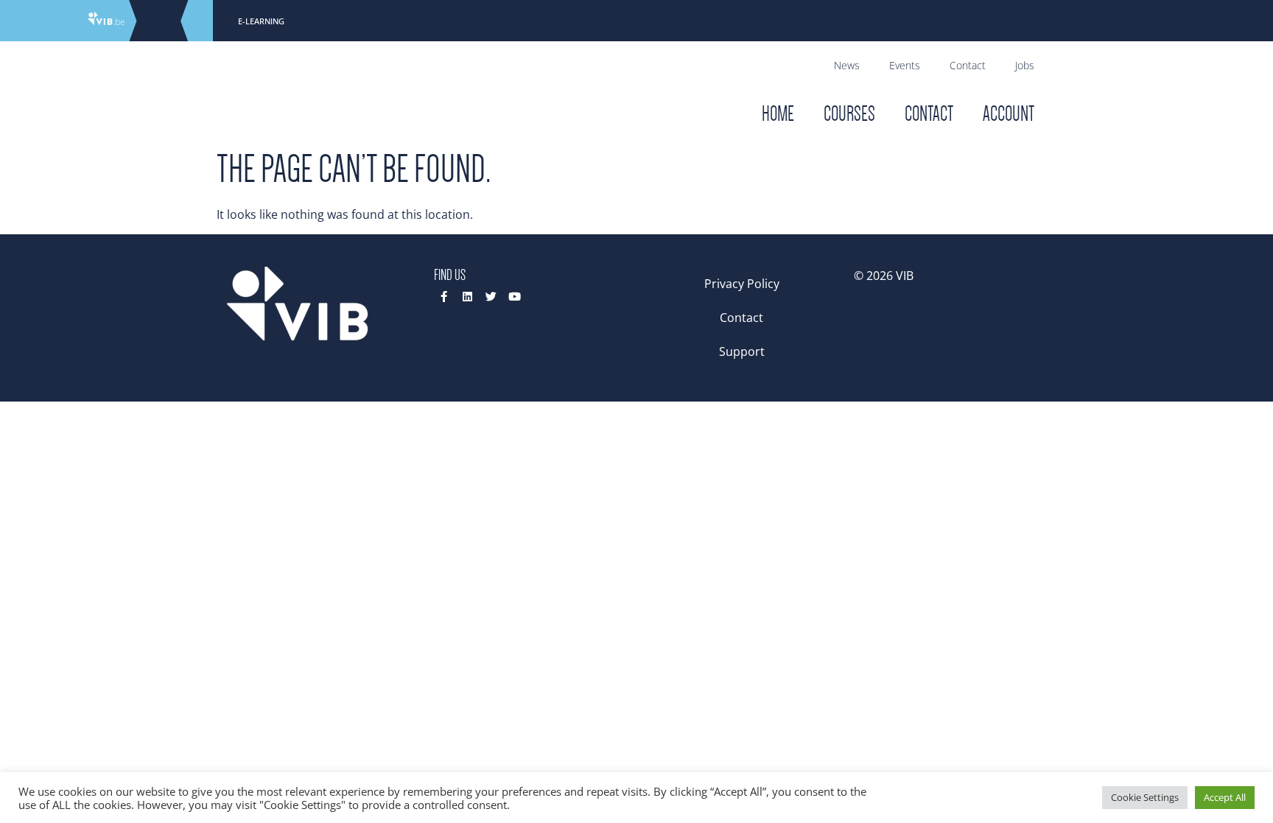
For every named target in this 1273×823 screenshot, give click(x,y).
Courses (849, 113)
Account (1008, 113)
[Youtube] (515, 297)
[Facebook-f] (444, 297)
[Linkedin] (467, 297)
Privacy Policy (741, 284)
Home (778, 113)
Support (742, 351)
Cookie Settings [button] (1145, 797)
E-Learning (261, 21)
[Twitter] (491, 297)
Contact (968, 65)
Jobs (1024, 65)
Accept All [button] (1225, 797)
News (847, 65)
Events (904, 65)
